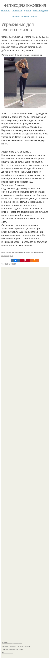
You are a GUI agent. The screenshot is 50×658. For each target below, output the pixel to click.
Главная (5, 10)
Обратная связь (7, 653)
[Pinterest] (25, 260)
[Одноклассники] (34, 260)
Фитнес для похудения (25, 5)
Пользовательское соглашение (20, 646)
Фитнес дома (40, 10)
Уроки (27, 10)
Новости (17, 10)
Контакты (5, 646)
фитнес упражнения (16, 252)
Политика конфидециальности (12, 649)
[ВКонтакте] (15, 260)
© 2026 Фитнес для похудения (12, 643)
